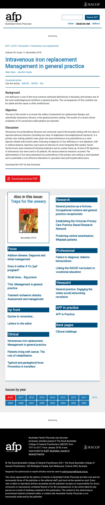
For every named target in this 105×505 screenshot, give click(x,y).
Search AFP (92, 17)
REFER (34, 83)
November (24, 46)
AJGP (10, 397)
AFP (7, 46)
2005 (52, 403)
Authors (96, 23)
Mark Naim (10, 72)
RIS (41, 83)
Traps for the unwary (28, 201)
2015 (42, 397)
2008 (20, 403)
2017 (20, 397)
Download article (13, 80)
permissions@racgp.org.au (75, 471)
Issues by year (83, 23)
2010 (14, 46)
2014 (52, 397)
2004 (63, 403)
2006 (42, 403)
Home (71, 23)
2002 (84, 403)
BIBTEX (25, 83)
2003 (73, 403)
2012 (73, 397)
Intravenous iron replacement (45, 46)
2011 (84, 397)
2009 (10, 403)
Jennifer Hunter (24, 72)
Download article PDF (24, 178)
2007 (31, 403)
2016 (31, 397)
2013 (63, 397)
